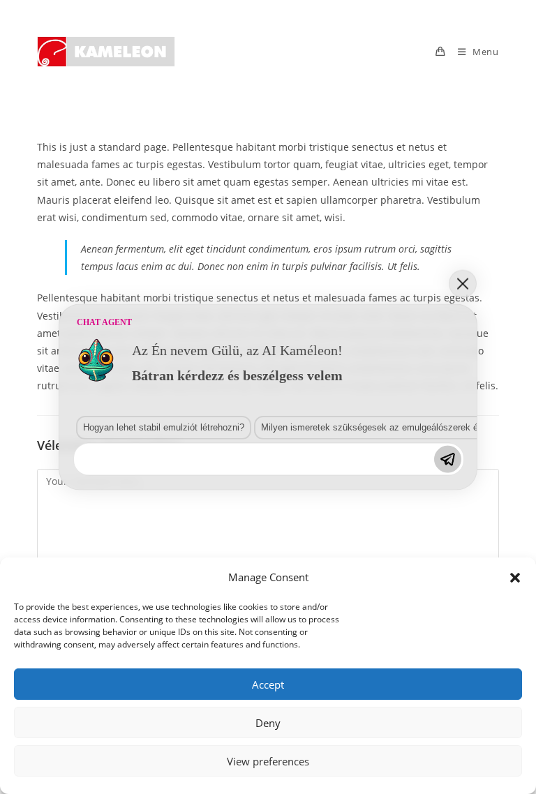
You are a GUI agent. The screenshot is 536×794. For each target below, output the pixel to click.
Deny (268, 723)
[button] (515, 578)
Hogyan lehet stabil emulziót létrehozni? (163, 426)
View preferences (268, 761)
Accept (268, 684)
